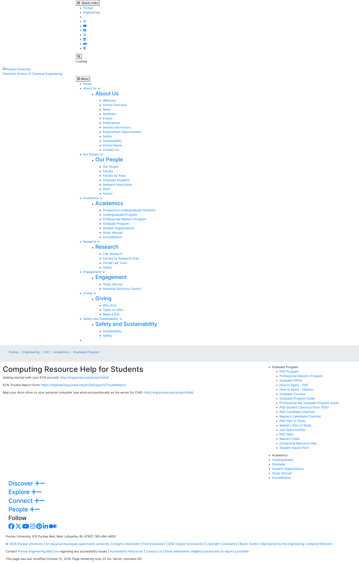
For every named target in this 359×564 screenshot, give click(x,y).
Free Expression (154, 544)
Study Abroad (112, 232)
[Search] (79, 56)
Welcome (109, 100)
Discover (21, 483)
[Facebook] (84, 30)
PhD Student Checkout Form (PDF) (304, 407)
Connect (21, 500)
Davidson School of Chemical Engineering (32, 74)
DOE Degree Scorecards (185, 544)
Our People (91, 154)
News (107, 109)
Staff (106, 189)
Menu (84, 79)
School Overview (115, 105)
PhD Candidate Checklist (297, 412)
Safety (107, 136)
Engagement (92, 272)
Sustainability (112, 141)
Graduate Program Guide (297, 398)
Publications (111, 123)
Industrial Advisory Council (122, 289)
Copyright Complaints (221, 544)
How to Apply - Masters (297, 389)
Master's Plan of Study (296, 425)
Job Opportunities (292, 430)
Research (90, 241)
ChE (46, 352)
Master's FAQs (290, 439)
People (19, 509)
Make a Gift (111, 314)
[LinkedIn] (84, 39)
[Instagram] (84, 21)
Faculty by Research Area (121, 258)
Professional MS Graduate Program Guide (309, 403)
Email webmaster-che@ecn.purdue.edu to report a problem (207, 551)
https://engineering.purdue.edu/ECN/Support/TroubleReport (83, 385)
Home (87, 84)
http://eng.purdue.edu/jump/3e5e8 (84, 377)
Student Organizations (118, 228)
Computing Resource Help (298, 443)
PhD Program (289, 371)
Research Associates (117, 184)
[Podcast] (84, 48)
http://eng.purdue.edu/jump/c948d (168, 392)
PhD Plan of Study (292, 421)
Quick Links (89, 3)
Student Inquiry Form (294, 448)
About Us (90, 88)
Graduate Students (116, 180)
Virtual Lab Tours (115, 263)
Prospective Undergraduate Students (129, 210)
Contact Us (111, 150)
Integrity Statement (126, 544)
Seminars (109, 114)
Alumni (107, 193)
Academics (91, 198)
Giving (88, 293)
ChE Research (112, 254)
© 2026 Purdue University (24, 544)
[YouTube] (85, 26)
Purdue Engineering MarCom (38, 551)
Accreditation (112, 237)
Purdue (88, 8)
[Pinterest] (39, 527)
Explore (19, 492)
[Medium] (85, 44)
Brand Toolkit (249, 544)
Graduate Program (116, 223)
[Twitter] (84, 35)
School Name (112, 145)
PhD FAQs (286, 434)
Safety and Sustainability (101, 319)
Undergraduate (282, 460)
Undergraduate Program (120, 214)
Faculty (108, 171)
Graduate (278, 464)
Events (107, 118)
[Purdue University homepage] (17, 69)
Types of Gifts (113, 310)
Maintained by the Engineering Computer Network (296, 544)
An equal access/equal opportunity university (78, 544)
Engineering (91, 12)
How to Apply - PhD (294, 385)
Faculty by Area (114, 175)
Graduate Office (291, 380)
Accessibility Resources (126, 551)
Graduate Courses (292, 394)
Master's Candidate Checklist (300, 416)
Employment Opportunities (122, 132)
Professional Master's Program (124, 219)
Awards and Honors (117, 127)
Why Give (109, 305)
